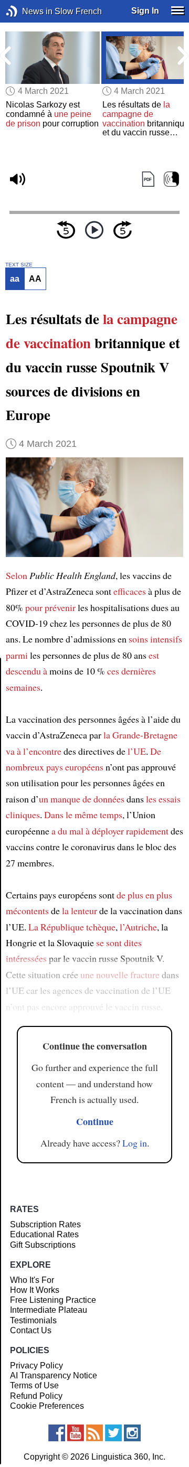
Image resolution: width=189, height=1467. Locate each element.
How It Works (34, 1290)
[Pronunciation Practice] (171, 179)
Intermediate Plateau (48, 1309)
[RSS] (94, 1433)
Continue (94, 1121)
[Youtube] (75, 1433)
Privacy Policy (36, 1365)
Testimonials (33, 1320)
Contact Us (30, 1330)
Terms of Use (34, 1385)
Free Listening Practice (53, 1299)
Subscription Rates (45, 1224)
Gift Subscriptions (43, 1244)
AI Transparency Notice (53, 1375)
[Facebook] (56, 1433)
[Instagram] (132, 1433)
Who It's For (32, 1280)
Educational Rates (44, 1234)
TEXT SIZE (19, 264)
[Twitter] (113, 1433)
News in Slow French (27, 11)
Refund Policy (36, 1395)
